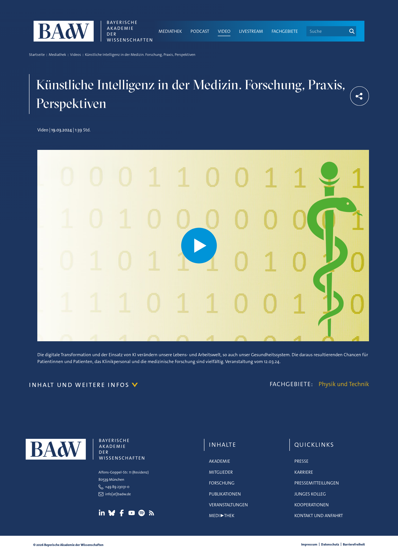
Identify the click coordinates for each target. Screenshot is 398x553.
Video (224, 31)
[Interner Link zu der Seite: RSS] (152, 513)
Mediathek (170, 31)
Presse (301, 461)
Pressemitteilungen (316, 483)
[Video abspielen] (199, 245)
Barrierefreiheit (354, 544)
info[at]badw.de (118, 494)
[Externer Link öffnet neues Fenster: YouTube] (132, 513)
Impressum (309, 544)
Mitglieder (221, 472)
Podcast (200, 31)
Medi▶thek (221, 516)
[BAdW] (93, 31)
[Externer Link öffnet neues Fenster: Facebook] (122, 513)
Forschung (221, 483)
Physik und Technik (344, 384)
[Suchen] (352, 31)
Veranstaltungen (228, 505)
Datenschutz (330, 544)
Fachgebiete (285, 31)
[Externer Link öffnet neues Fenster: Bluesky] (112, 513)
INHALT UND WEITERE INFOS (79, 385)
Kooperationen (311, 505)
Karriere (303, 472)
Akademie (219, 461)
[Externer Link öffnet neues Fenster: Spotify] (142, 513)
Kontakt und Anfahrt (318, 516)
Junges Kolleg (310, 494)
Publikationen (225, 494)
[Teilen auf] (359, 96)
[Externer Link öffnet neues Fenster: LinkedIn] (102, 513)
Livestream (251, 31)
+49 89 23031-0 (117, 486)
